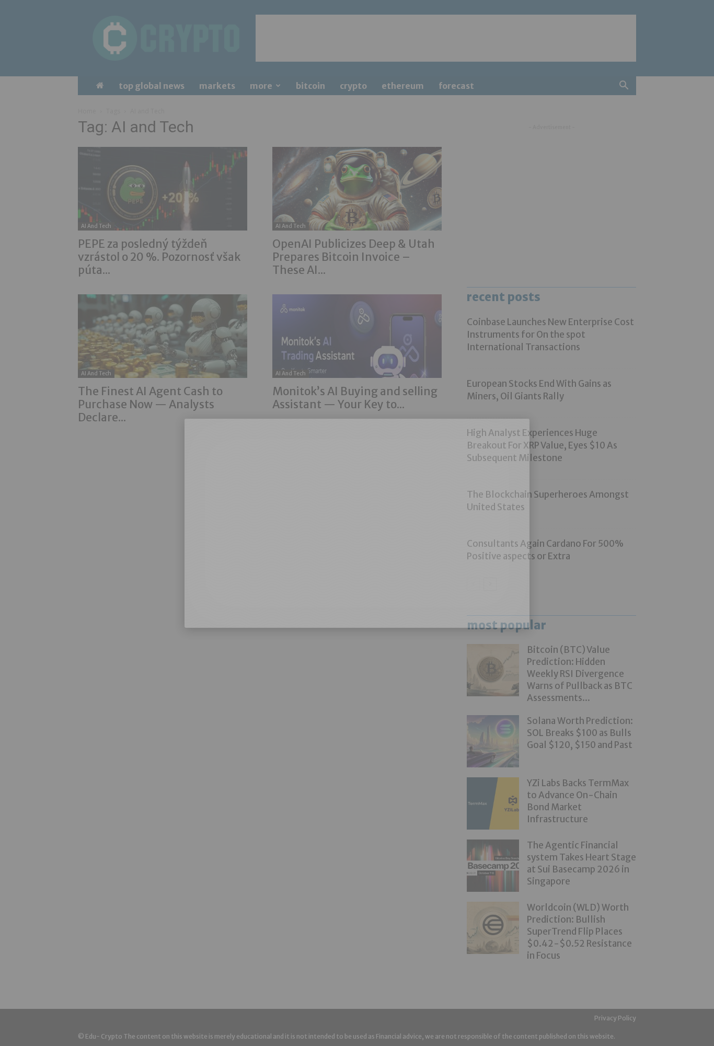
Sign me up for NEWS (458, 998)
